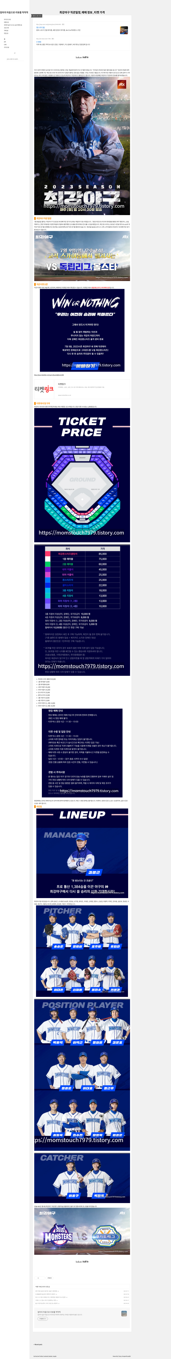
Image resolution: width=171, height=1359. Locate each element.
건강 (6, 28)
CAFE (5, 44)
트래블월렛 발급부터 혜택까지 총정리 (45, 1294)
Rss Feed (36, 1356)
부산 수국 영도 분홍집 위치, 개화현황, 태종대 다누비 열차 (50, 1297)
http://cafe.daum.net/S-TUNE (43, 39)
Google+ (55, 1356)
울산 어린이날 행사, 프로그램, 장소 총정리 (46, 1303)
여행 (6, 22)
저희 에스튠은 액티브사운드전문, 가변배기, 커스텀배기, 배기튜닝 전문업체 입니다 (63, 44)
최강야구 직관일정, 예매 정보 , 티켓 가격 (82, 12)
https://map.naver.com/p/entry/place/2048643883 (48, 24)
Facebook (46, 1356)
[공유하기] (40, 1278)
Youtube (50, 1356)
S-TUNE (38, 42)
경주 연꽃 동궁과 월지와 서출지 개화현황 (46, 1291)
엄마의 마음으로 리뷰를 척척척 (14, 12)
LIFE (5, 42)
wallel (129, 1356)
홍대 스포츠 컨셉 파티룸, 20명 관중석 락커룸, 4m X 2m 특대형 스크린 (58, 30)
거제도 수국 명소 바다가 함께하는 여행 (45, 1300)
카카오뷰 (6, 47)
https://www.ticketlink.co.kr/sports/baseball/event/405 (49, 375)
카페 (6, 30)
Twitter (41, 1356)
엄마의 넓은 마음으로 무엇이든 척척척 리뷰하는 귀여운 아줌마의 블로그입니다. (60, 1314)
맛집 (6, 33)
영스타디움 (40, 27)
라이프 (7, 19)
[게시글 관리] (43, 1278)
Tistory (120, 1356)
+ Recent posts (38, 1344)
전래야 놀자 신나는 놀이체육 (13, 25)
